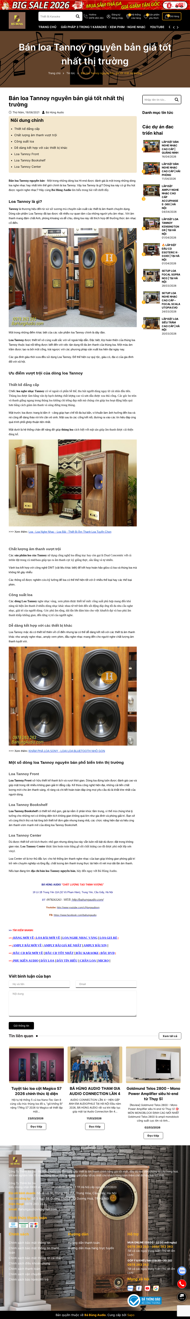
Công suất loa (24, 141)
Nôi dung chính (27, 120)
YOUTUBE (157, 27)
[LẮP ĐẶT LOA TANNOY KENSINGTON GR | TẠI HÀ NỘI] (151, 223)
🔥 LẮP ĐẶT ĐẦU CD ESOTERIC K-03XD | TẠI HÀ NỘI (170, 252)
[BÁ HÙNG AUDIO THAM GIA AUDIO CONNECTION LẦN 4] (95, 1065)
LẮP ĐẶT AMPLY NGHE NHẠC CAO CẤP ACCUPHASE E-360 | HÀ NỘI (170, 197)
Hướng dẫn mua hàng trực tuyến (91, 1248)
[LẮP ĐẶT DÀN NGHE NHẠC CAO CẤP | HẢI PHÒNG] (151, 168)
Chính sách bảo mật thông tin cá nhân (35, 1258)
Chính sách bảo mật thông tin (29, 1243)
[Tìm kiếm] (77, 16)
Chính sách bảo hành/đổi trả (28, 1279)
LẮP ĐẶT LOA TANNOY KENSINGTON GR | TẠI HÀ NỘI (170, 226)
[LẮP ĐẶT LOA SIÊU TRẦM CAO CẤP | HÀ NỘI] (151, 323)
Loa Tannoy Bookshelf (29, 160)
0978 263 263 (35, 1204)
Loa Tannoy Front (26, 154)
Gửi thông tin (21, 1025)
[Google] (156, 1288)
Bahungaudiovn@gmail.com (37, 1209)
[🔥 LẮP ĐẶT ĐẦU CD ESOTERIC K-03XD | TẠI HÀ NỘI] (151, 249)
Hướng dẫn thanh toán (84, 1243)
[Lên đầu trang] (182, 1309)
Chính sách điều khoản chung (29, 1263)
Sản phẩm (154, 16)
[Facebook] (139, 1288)
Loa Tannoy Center (27, 166)
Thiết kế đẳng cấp (27, 129)
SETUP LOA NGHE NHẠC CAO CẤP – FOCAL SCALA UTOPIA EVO (171, 300)
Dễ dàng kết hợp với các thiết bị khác (40, 148)
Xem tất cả (170, 1036)
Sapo (131, 1315)
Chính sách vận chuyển (25, 1274)
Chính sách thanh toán (24, 1269)
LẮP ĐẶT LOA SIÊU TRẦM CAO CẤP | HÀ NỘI (171, 324)
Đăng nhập (117, 18)
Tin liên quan (21, 1036)
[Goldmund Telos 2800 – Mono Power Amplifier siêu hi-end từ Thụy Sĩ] (153, 1065)
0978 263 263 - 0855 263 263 (150, 1246)
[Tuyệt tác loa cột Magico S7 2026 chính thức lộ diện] (36, 1065)
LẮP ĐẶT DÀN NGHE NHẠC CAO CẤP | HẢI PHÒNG (171, 169)
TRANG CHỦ (47, 27)
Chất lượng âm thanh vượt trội (35, 135)
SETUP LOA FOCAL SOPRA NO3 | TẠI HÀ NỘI (171, 276)
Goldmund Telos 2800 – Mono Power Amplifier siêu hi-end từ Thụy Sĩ (153, 1093)
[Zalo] (130, 1288)
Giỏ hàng (174, 16)
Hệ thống (136, 16)
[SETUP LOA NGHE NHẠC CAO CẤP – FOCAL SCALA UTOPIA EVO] (151, 297)
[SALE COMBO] (95, 4)
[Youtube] (147, 1288)
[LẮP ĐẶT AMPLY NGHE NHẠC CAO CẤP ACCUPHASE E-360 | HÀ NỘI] (151, 190)
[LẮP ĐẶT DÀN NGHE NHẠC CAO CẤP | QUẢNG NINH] (151, 145)
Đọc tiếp (36, 1126)
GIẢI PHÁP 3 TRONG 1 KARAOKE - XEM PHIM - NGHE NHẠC (103, 27)
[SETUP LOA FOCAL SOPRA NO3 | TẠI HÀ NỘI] (151, 275)
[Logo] (17, 20)
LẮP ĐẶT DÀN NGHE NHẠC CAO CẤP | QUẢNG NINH (170, 147)
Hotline (96, 16)
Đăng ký (116, 14)
